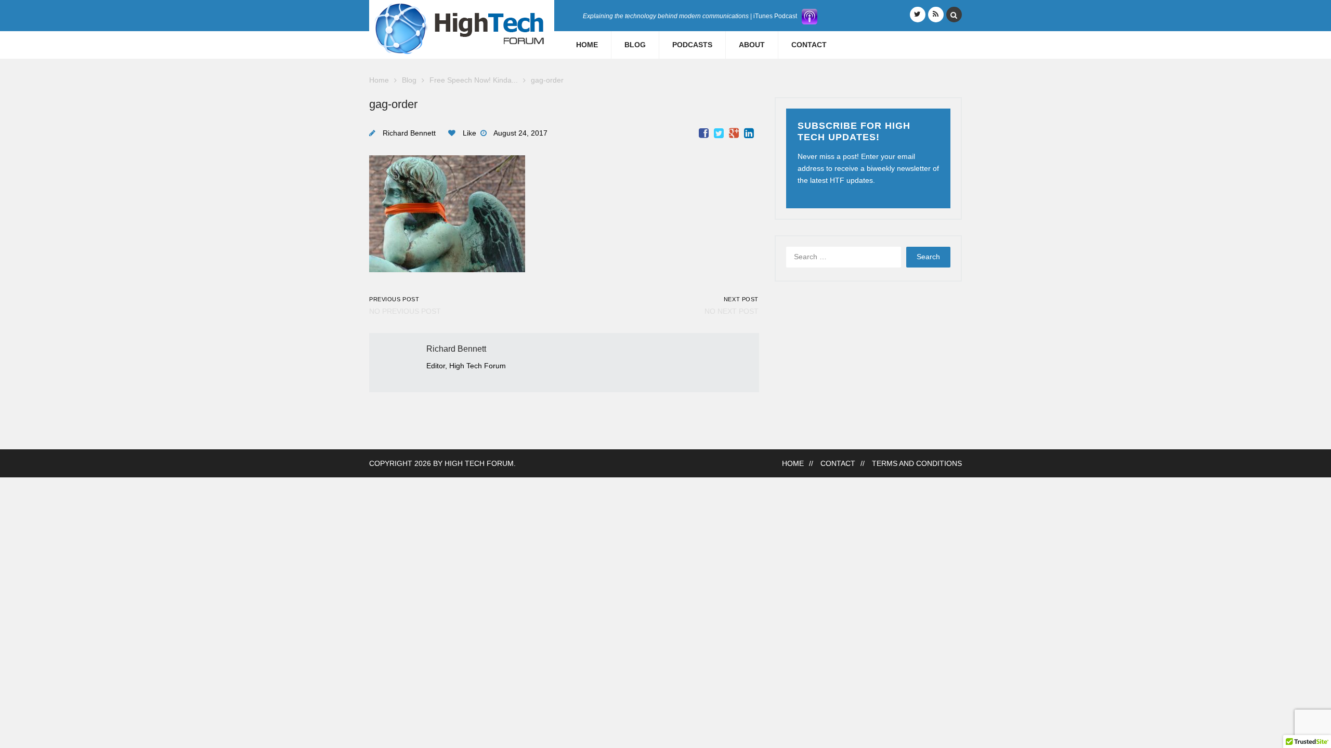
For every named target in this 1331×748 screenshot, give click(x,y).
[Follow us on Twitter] (917, 14)
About (752, 45)
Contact (809, 45)
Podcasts (692, 45)
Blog (635, 45)
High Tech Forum (479, 464)
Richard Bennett (409, 133)
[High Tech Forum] (461, 28)
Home (587, 45)
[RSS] (936, 14)
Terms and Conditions (917, 464)
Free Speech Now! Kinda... (473, 80)
